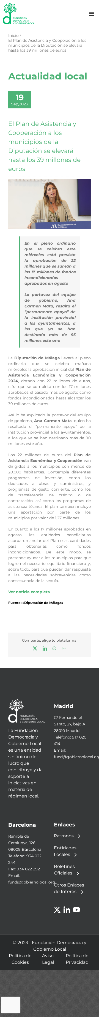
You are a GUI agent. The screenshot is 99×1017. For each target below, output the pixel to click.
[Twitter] (57, 909)
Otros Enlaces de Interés (69, 888)
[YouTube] (76, 909)
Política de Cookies (20, 959)
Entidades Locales (65, 851)
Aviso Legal (48, 959)
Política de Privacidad (77, 959)
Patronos (64, 835)
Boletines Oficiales (64, 870)
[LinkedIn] (67, 909)
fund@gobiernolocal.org (31, 882)
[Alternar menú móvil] (92, 14)
